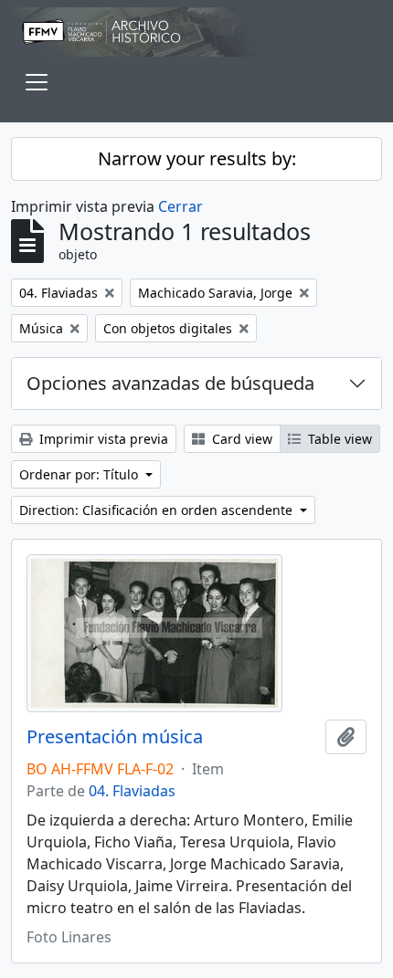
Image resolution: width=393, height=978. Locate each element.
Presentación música (115, 737)
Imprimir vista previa (102, 438)
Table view (338, 438)
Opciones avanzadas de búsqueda (170, 383)
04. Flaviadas (132, 791)
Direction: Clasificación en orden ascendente (157, 510)
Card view (240, 438)
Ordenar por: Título (80, 474)
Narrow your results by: (197, 158)
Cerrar (180, 206)
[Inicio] (196, 32)
